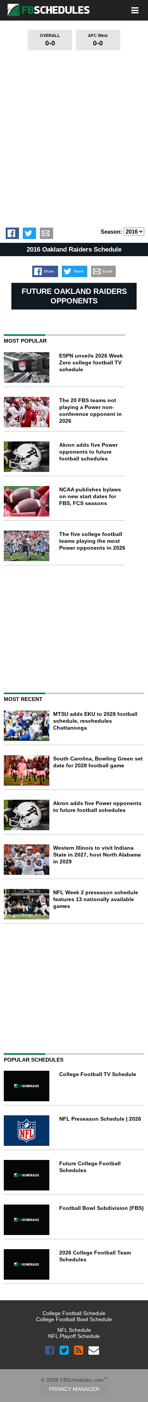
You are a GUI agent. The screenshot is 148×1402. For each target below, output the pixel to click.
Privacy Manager (74, 1389)
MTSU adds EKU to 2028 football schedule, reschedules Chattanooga (95, 721)
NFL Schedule (74, 1330)
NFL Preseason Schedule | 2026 (100, 1119)
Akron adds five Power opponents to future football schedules (88, 452)
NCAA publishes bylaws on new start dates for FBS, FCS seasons (90, 496)
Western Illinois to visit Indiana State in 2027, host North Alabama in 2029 (97, 855)
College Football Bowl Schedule (74, 1319)
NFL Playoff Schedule (74, 1336)
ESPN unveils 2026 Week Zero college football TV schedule (91, 362)
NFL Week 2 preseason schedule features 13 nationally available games (95, 899)
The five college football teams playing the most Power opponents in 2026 (92, 541)
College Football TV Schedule (97, 1074)
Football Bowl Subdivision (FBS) (101, 1208)
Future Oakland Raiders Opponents (74, 296)
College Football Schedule (74, 1313)
